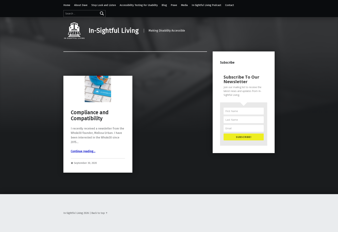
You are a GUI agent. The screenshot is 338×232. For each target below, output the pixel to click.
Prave (174, 5)
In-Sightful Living (114, 31)
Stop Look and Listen (103, 5)
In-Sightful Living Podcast (206, 5)
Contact (229, 5)
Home (66, 5)
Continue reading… (83, 151)
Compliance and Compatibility (90, 115)
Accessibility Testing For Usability (139, 5)
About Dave (80, 5)
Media (184, 5)
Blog (164, 5)
